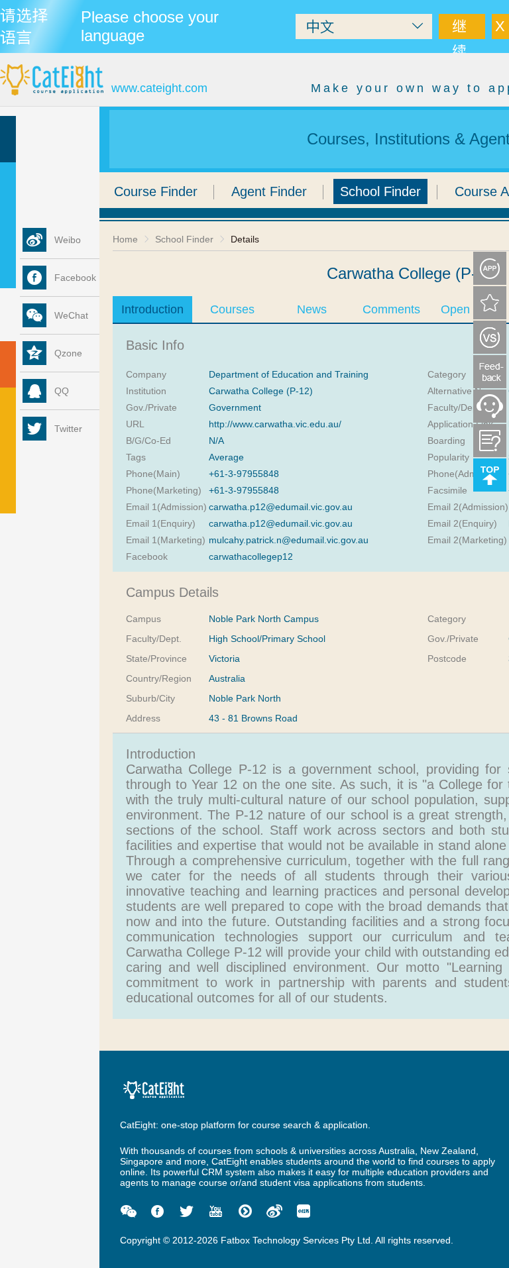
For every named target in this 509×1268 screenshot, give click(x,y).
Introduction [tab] (152, 309)
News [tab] (312, 309)
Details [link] (245, 239)
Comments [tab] (391, 309)
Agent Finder (269, 191)
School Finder (380, 191)
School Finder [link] (184, 239)
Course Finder (156, 191)
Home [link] (125, 239)
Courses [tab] (232, 309)
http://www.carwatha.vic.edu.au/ (275, 424)
